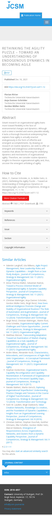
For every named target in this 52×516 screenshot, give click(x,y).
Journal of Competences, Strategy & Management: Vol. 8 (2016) (24, 418)
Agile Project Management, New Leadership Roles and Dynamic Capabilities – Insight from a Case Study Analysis (27, 270)
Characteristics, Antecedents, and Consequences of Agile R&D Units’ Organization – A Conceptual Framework (28, 355)
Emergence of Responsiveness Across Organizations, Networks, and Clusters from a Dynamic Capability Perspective (25, 432)
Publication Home (32, 15)
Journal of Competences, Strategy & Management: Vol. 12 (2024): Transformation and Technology (27, 314)
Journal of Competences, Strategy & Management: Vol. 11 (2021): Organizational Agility (25, 277)
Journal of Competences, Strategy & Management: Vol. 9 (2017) (23, 383)
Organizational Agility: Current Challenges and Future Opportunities (27, 325)
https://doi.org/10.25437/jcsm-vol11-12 (27, 87)
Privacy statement (12, 508)
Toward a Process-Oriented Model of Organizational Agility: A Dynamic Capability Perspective (26, 288)
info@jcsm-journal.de (14, 504)
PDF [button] (8, 72)
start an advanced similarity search (31, 451)
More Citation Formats (15, 198)
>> (10, 446)
